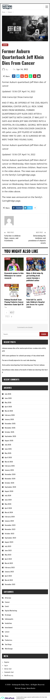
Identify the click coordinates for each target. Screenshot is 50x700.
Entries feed (7, 669)
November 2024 (10, 478)
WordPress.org (8, 675)
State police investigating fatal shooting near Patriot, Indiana (23, 365)
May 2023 (8, 554)
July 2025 (8, 444)
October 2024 (9, 483)
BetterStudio (31, 688)
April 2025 (8, 457)
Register (6, 662)
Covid (7, 606)
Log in (6, 665)
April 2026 (8, 406)
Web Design (9, 648)
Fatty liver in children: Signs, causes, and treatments (12, 238)
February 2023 (10, 567)
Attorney (8, 598)
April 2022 (8, 576)
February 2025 (10, 466)
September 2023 (10, 537)
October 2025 (9, 432)
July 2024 (8, 495)
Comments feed (8, 672)
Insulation (8, 623)
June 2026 (8, 398)
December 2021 (10, 584)
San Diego (8, 644)
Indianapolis (9, 619)
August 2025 (9, 440)
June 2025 (8, 449)
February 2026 (10, 415)
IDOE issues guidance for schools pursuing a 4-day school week (23, 355)
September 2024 (10, 487)
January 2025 (9, 470)
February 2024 (10, 516)
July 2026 (8, 394)
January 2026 (9, 419)
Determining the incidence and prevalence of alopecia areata (37, 239)
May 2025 (8, 453)
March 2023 (9, 563)
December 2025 (10, 423)
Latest (7, 631)
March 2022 (9, 580)
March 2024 (9, 512)
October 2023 (9, 533)
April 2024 (8, 508)
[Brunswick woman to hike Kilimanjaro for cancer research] (14, 264)
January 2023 (9, 571)
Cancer (5, 45)
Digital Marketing (11, 610)
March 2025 (9, 461)
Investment (9, 627)
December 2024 (10, 474)
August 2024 (9, 491)
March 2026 (9, 411)
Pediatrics (8, 640)
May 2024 (8, 504)
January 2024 (9, 521)
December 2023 (10, 525)
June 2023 (8, 550)
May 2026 (8, 402)
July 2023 (8, 546)
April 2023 (8, 559)
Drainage (8, 615)
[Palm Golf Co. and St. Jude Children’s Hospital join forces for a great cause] (36, 290)
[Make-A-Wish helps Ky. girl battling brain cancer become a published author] (36, 264)
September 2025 (10, 436)
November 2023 (10, 529)
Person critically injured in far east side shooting (19, 360)
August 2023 (9, 542)
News (6, 636)
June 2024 (8, 499)
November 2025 (10, 427)
